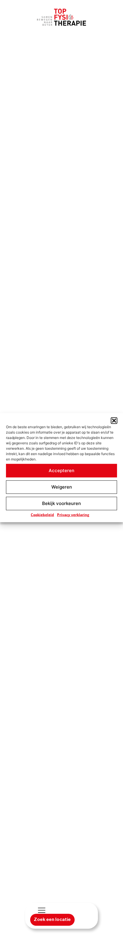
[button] (114, 420)
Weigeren (61, 487)
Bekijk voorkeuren (61, 503)
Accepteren (61, 470)
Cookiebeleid (42, 514)
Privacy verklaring (73, 514)
